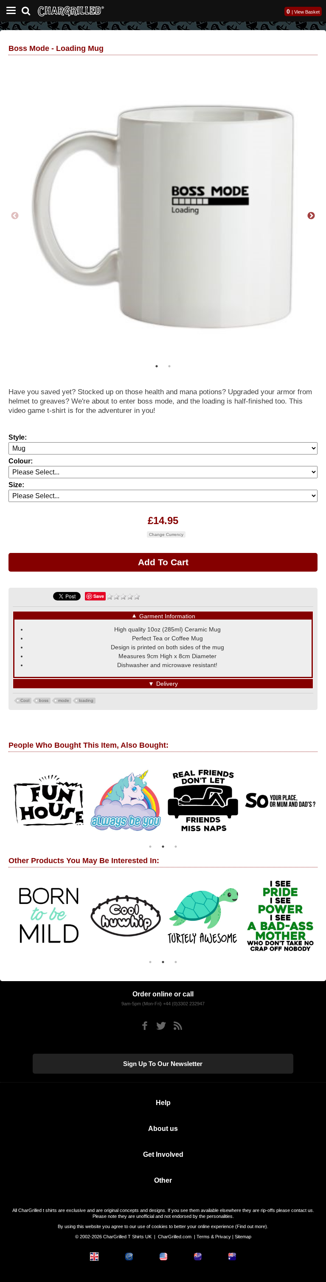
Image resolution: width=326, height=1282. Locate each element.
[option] (163, 216)
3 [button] (175, 846)
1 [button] (156, 366)
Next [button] (311, 216)
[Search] (29, 10)
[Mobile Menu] (9, 11)
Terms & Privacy (214, 1236)
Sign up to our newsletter (162, 1063)
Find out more (251, 1226)
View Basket (307, 11)
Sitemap (243, 1236)
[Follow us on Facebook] (144, 1026)
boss (43, 700)
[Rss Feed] (177, 1026)
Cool (24, 700)
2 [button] (169, 366)
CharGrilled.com (174, 1236)
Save (98, 596)
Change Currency (166, 534)
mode (63, 700)
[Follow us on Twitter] (161, 1026)
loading (86, 700)
